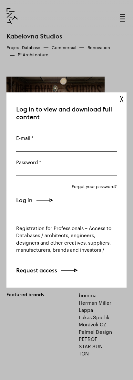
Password (27, 161)
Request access (36, 270)
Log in (24, 200)
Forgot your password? (94, 186)
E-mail (23, 137)
